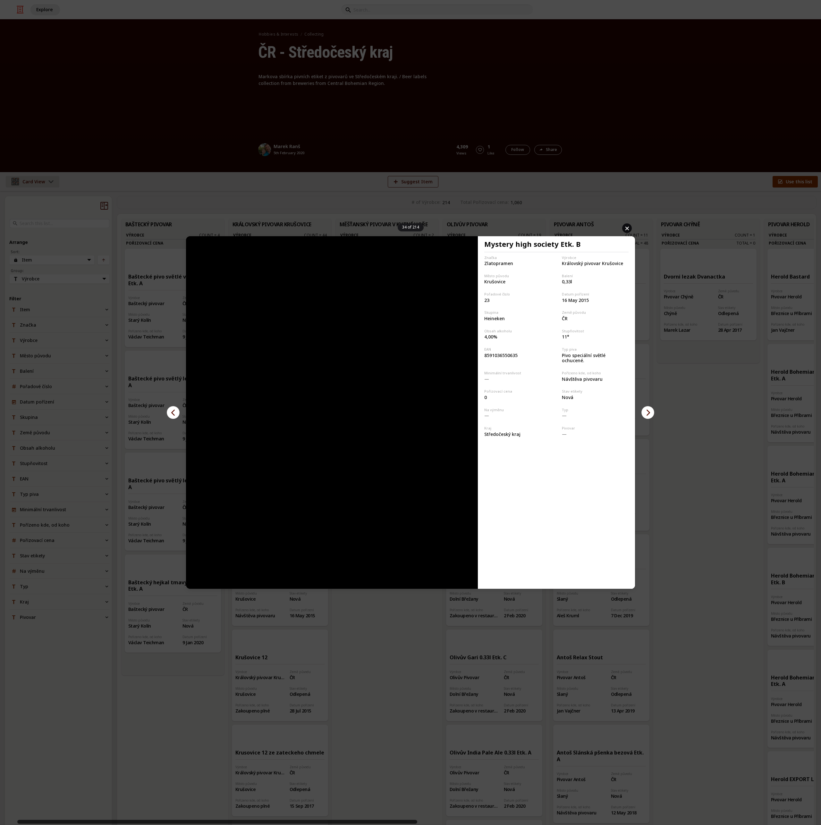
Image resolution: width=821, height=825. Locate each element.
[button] (173, 412)
